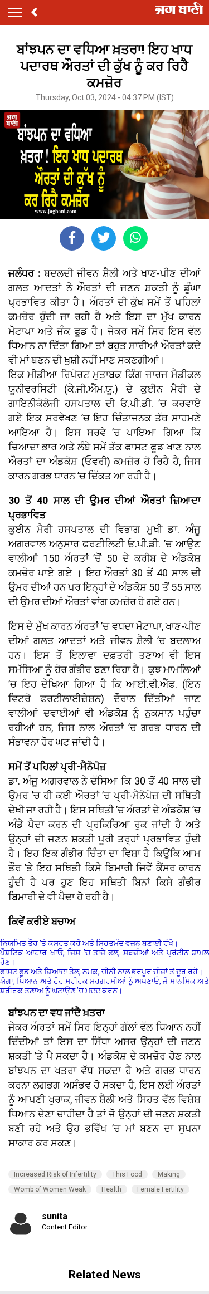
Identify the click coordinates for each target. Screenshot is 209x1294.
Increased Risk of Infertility (55, 1174)
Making (169, 1174)
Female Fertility (160, 1189)
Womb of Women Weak (50, 1189)
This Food (127, 1174)
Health (111, 1189)
